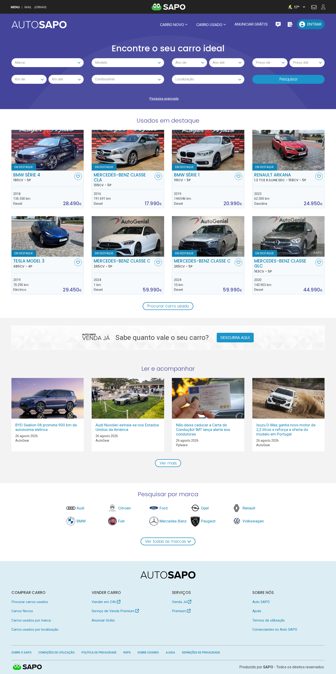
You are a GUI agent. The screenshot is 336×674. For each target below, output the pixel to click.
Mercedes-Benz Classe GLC (280, 266)
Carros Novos (22, 611)
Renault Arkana (280, 177)
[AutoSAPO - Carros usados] (39, 25)
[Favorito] (78, 176)
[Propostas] (290, 24)
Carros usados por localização (35, 629)
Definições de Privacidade (201, 652)
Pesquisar (288, 79)
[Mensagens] (278, 24)
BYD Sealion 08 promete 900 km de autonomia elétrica (46, 427)
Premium (179, 611)
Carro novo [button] (172, 24)
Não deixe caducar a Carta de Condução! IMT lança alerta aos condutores (203, 429)
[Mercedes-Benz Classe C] (128, 236)
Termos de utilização (268, 620)
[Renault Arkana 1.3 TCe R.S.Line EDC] (288, 150)
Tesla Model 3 (28, 263)
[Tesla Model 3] (47, 236)
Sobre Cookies (148, 652)
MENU (15, 7)
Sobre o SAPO (21, 652)
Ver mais (168, 463)
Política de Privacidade (99, 652)
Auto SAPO (261, 602)
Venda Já (180, 602)
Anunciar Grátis (251, 24)
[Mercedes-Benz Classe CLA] (128, 150)
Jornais (40, 7)
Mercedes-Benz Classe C (122, 263)
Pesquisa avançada (164, 99)
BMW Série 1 (187, 177)
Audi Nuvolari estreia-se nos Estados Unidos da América (127, 427)
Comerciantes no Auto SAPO (274, 629)
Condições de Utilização (56, 652)
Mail (28, 7)
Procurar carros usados (29, 602)
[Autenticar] (314, 7)
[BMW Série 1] (208, 150)
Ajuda (256, 611)
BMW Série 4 (26, 177)
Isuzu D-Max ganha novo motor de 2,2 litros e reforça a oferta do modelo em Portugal (285, 429)
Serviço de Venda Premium (113, 611)
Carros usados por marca (31, 620)
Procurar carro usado (168, 306)
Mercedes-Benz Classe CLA (120, 180)
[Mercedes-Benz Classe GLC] (288, 236)
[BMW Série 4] (47, 150)
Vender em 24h (104, 602)
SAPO (27, 667)
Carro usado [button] (209, 24)
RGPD (127, 652)
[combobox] (47, 62)
